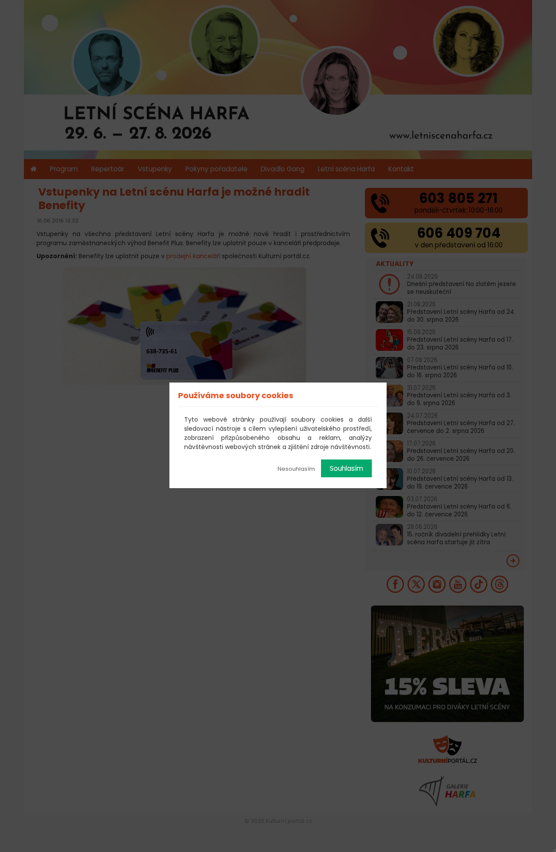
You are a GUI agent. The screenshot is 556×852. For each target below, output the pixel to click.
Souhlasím (346, 468)
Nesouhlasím (296, 469)
